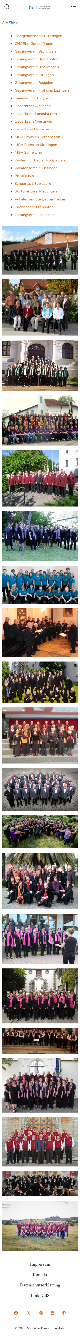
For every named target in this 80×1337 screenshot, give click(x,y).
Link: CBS (40, 1295)
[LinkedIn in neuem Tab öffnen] (52, 1313)
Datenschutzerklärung (40, 1285)
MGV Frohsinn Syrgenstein (37, 136)
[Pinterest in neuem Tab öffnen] (64, 1313)
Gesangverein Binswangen (37, 66)
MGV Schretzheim (30, 152)
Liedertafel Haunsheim (34, 129)
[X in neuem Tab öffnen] (28, 1313)
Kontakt (40, 1275)
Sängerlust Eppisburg (33, 183)
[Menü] (73, 7)
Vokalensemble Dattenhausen (40, 199)
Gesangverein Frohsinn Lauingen (42, 90)
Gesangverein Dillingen (34, 74)
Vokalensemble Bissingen (36, 168)
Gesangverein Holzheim (34, 214)
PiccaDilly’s (24, 175)
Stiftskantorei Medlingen (36, 191)
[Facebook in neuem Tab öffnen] (16, 1313)
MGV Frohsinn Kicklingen (36, 144)
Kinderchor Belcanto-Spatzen (40, 160)
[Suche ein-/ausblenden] (7, 7)
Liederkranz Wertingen (34, 121)
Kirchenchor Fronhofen (34, 207)
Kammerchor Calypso (33, 98)
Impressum (40, 1264)
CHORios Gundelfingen (34, 43)
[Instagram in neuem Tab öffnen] (41, 1313)
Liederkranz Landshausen (36, 113)
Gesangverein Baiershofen (36, 59)
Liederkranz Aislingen (33, 105)
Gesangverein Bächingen (35, 51)
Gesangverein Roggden (34, 82)
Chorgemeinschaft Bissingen (38, 35)
